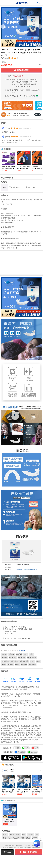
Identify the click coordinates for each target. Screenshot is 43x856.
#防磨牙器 (12, 658)
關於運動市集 (9, 845)
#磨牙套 (24, 665)
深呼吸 (34, 838)
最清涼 (5, 834)
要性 (4, 838)
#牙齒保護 (32, 665)
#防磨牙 (4, 658)
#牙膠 (4, 665)
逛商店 (37, 115)
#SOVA (4, 654)
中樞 (23, 834)
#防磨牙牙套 (31, 658)
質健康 (11, 834)
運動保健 (4, 650)
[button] (39, 26)
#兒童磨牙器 (24, 661)
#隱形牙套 (14, 661)
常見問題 (27, 845)
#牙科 (17, 665)
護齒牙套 (13, 650)
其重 (22, 838)
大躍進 (18, 834)
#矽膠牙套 (5, 661)
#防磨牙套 (21, 658)
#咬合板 (11, 654)
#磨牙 (32, 654)
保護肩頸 (16, 838)
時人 (9, 838)
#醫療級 (10, 665)
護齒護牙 (22, 650)
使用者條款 (19, 845)
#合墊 (32, 661)
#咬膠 (38, 661)
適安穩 (28, 838)
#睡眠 (26, 654)
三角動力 (30, 834)
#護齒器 (19, 654)
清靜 (36, 834)
